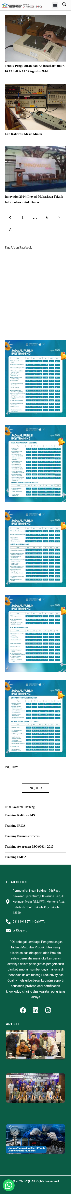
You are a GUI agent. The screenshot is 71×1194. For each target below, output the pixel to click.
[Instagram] (48, 1010)
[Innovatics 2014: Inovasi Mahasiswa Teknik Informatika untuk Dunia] (35, 149)
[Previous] (10, 217)
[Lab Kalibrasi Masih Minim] (35, 86)
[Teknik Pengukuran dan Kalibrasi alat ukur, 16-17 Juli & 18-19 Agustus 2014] (35, 18)
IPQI (27, 1181)
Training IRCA (15, 825)
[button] (55, 5)
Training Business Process (22, 836)
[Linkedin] (35, 1010)
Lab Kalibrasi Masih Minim (23, 134)
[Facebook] (23, 1010)
